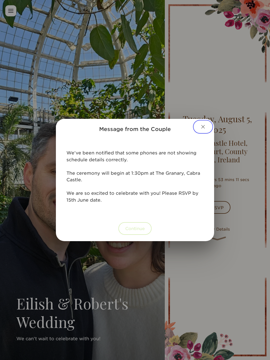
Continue (135, 228)
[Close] (203, 126)
